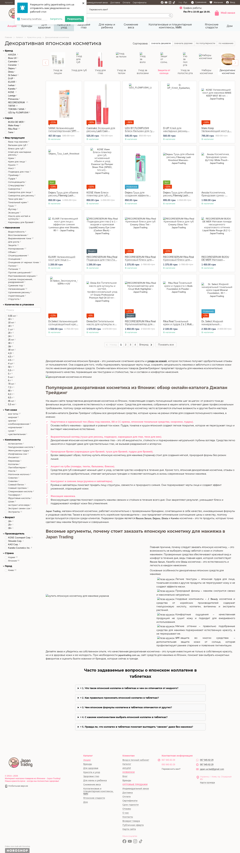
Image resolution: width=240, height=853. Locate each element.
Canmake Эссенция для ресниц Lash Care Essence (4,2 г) (101, 131)
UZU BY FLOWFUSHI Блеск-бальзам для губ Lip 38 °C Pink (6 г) (139, 131)
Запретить (56, 18)
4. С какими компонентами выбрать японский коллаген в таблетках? (125, 717)
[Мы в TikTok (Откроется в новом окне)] (174, 2)
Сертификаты (139, 2)
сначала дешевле (161, 43)
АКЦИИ (126, 768)
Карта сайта (129, 829)
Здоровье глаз (83, 26)
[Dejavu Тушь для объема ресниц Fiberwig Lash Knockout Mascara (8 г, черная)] (178, 168)
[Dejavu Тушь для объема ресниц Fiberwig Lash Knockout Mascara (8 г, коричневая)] (63, 168)
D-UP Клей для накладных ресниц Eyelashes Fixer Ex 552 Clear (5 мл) (176, 132)
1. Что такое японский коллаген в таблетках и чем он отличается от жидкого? (130, 688)
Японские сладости (211, 26)
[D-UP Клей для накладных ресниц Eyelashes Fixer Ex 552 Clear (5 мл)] (178, 103)
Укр (180, 2)
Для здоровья (44, 26)
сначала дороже (183, 43)
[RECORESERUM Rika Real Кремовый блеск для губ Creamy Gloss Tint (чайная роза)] (178, 232)
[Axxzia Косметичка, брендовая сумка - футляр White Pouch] (216, 168)
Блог (125, 776)
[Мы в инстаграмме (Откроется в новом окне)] (170, 2)
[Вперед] (235, 63)
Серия (9, 118)
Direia (165, 518)
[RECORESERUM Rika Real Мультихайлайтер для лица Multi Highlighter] (140, 297)
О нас (125, 813)
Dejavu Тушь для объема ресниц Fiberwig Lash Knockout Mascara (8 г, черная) (178, 197)
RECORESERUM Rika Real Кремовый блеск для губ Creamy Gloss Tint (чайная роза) (178, 261)
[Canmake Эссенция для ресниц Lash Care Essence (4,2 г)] (102, 103)
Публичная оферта (133, 825)
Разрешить (74, 18)
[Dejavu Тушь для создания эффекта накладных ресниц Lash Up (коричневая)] (140, 168)
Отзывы (126, 809)
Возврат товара (131, 821)
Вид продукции (15, 137)
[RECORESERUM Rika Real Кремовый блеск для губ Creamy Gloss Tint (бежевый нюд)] (140, 232)
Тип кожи (11, 409)
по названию (226, 43)
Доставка (115, 2)
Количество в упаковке (19, 304)
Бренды (26, 26)
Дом (230, 26)
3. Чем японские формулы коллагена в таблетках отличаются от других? (127, 707)
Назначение (12, 227)
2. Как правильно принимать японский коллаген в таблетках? (120, 697)
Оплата (126, 2)
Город (8, 566)
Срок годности (130, 804)
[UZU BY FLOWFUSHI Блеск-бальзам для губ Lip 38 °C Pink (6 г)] (140, 103)
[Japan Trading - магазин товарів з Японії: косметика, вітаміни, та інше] (21, 762)
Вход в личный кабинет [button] (135, 760)
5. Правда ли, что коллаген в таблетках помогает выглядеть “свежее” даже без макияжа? (137, 727)
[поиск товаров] (170, 15)
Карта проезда (207, 782)
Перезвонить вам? (98, 9)
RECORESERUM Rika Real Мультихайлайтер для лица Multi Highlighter (140, 324)
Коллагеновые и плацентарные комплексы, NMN (170, 26)
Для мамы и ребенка (107, 26)
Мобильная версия (18, 786)
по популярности (205, 43)
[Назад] (45, 63)
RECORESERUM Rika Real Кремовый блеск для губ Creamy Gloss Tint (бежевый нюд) (140, 261)
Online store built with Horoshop (17, 846)
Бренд (9, 50)
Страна (9, 553)
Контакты (127, 817)
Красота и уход (64, 26)
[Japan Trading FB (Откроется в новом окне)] (162, 2)
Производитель (14, 533)
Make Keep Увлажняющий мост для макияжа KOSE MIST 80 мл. (216, 132)
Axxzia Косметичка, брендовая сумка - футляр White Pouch (213, 195)
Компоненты (13, 439)
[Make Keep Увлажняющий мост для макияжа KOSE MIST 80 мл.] (216, 103)
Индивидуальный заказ (96, 2)
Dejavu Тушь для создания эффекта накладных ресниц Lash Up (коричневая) (140, 197)
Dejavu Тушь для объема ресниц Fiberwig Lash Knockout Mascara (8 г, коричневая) (63, 197)
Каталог (9, 2)
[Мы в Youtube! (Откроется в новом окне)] (166, 2)
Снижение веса (131, 26)
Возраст (10, 517)
